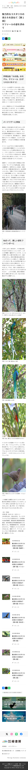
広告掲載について (19, 750)
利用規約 (4, 746)
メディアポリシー (12, 746)
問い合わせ (5, 753)
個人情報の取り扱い (7, 750)
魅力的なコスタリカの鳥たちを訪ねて (13, 692)
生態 (20, 31)
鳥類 (15, 31)
